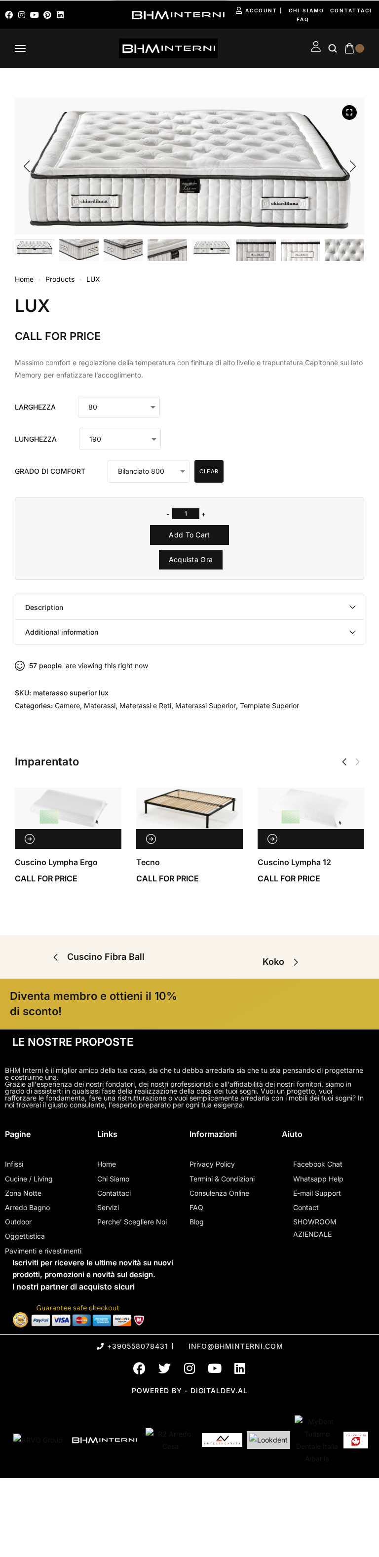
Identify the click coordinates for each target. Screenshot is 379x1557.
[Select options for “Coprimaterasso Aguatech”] (125, 839)
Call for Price (58, 336)
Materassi (99, 705)
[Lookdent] (268, 1439)
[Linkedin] (60, 15)
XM (360, 862)
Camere (67, 705)
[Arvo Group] (38, 1439)
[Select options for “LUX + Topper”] (246, 839)
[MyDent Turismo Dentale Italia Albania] (316, 1440)
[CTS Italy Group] (355, 1440)
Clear (209, 471)
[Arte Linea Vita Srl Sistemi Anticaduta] (222, 1440)
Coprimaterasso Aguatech (160, 862)
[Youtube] (34, 15)
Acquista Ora (191, 559)
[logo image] (168, 47)
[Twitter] (164, 1368)
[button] (26, 166)
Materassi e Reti (145, 705)
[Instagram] (22, 15)
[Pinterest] (47, 15)
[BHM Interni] (104, 1440)
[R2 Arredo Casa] (170, 1440)
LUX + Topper (258, 862)
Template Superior (269, 705)
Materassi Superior (205, 705)
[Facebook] (9, 15)
